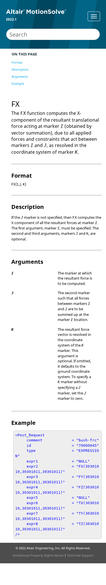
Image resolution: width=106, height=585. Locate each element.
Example (18, 83)
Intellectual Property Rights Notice (38, 555)
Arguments (20, 76)
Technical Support (80, 555)
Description (20, 69)
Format (17, 62)
